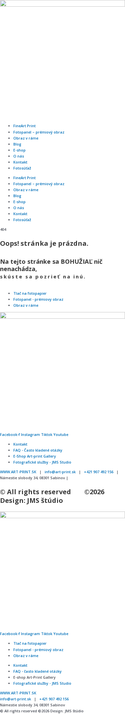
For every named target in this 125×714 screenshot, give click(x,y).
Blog (17, 144)
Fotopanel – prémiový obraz (38, 132)
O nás (18, 156)
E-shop (19, 150)
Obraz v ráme (25, 138)
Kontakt (20, 162)
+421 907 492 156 (98, 471)
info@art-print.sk (60, 471)
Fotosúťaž (22, 168)
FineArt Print (24, 125)
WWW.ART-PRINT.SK (18, 471)
